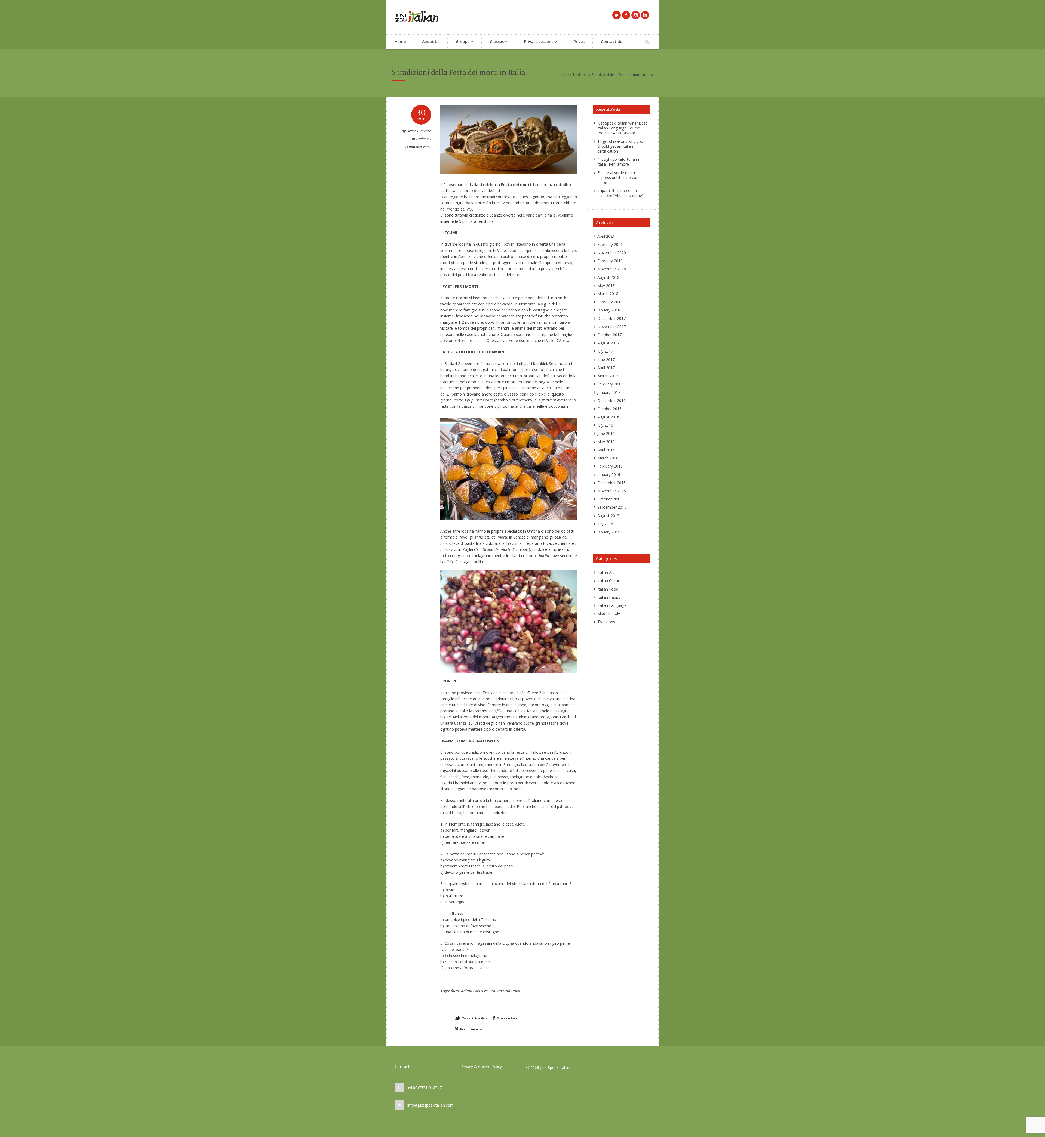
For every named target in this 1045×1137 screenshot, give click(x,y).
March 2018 (607, 293)
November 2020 (611, 252)
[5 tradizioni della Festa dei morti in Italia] (508, 180)
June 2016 (606, 433)
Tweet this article (474, 1018)
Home (400, 41)
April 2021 (606, 236)
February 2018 (610, 301)
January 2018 (608, 310)
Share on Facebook (511, 1018)
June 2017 (606, 359)
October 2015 (609, 499)
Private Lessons (534, 42)
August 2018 (608, 277)
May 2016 (606, 441)
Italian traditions (505, 990)
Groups (458, 42)
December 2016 (611, 400)
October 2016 (609, 408)
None (427, 146)
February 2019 (610, 260)
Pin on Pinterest (472, 1029)
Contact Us (611, 41)
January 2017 (608, 392)
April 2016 (606, 449)
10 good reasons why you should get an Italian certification (620, 146)
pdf (560, 806)
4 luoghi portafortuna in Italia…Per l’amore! (618, 162)
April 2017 (606, 367)
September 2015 (611, 507)
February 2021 (610, 244)
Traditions (580, 74)
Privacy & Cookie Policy (481, 1066)
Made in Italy (608, 613)
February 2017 (610, 384)
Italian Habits (608, 597)
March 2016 (607, 458)
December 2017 (611, 318)
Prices (579, 41)
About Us (430, 41)
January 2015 (608, 531)
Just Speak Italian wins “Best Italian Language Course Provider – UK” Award (622, 128)
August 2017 (608, 342)
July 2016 (605, 425)
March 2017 (607, 375)
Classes (493, 42)
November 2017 (611, 326)
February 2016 (610, 466)
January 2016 (608, 474)
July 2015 (605, 523)
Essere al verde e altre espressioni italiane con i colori (618, 177)
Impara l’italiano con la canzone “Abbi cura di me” (620, 193)
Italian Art (605, 572)
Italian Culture (609, 580)
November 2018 (611, 268)
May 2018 (606, 285)
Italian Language (611, 605)
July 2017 (605, 351)
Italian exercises (474, 990)
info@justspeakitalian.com (430, 1105)
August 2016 (608, 416)
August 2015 (608, 515)
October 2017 (609, 334)
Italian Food (607, 589)
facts (455, 990)
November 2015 (611, 490)
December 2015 (611, 482)
